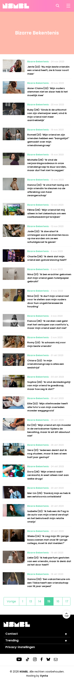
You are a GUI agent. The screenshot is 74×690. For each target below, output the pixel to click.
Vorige (11, 601)
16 (58, 601)
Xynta (44, 676)
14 (39, 601)
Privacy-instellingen (20, 647)
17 (67, 601)
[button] (63, 634)
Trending (11, 640)
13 (30, 601)
